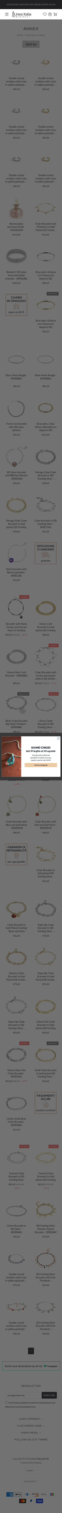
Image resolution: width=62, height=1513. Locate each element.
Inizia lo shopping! (40, 765)
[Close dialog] (58, 738)
